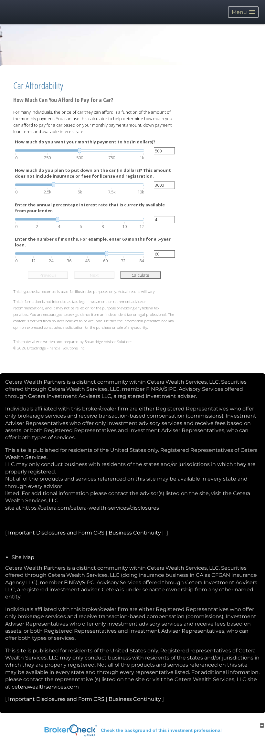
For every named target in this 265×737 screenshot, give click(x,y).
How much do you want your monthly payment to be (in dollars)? (85, 142)
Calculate (140, 275)
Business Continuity (135, 533)
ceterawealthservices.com (45, 687)
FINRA (72, 582)
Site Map (23, 557)
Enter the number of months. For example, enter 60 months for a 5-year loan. (93, 242)
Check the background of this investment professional (161, 730)
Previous (47, 275)
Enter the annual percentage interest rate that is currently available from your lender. (90, 207)
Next (94, 275)
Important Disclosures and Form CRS (56, 533)
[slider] (79, 150)
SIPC (88, 582)
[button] (243, 12)
